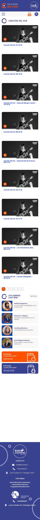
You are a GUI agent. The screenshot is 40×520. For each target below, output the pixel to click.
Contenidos (16, 484)
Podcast (24, 484)
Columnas (25, 482)
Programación (16, 487)
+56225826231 (22, 469)
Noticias (18, 482)
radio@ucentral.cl (22, 465)
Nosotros (25, 487)
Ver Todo (33, 296)
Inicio (12, 482)
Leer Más (13, 297)
